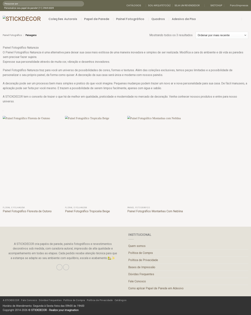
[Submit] (81, 3)
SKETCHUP (216, 5)
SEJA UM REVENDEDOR (187, 5)
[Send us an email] (66, 267)
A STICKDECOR (11, 300)
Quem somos (137, 246)
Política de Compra (140, 253)
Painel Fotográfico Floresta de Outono (27, 211)
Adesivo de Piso (184, 19)
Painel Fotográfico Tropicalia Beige (87, 211)
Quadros (158, 19)
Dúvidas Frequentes (141, 274)
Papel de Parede (96, 19)
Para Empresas (239, 5)
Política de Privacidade (143, 260)
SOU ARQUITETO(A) (159, 5)
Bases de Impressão (141, 267)
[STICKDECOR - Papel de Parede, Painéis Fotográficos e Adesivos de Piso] (23, 19)
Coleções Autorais (63, 19)
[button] (239, 19)
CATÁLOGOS (133, 5)
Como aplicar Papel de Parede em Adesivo (156, 288)
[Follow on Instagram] (59, 267)
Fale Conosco (137, 281)
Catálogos (121, 300)
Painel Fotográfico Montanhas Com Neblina (155, 211)
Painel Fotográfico (130, 19)
